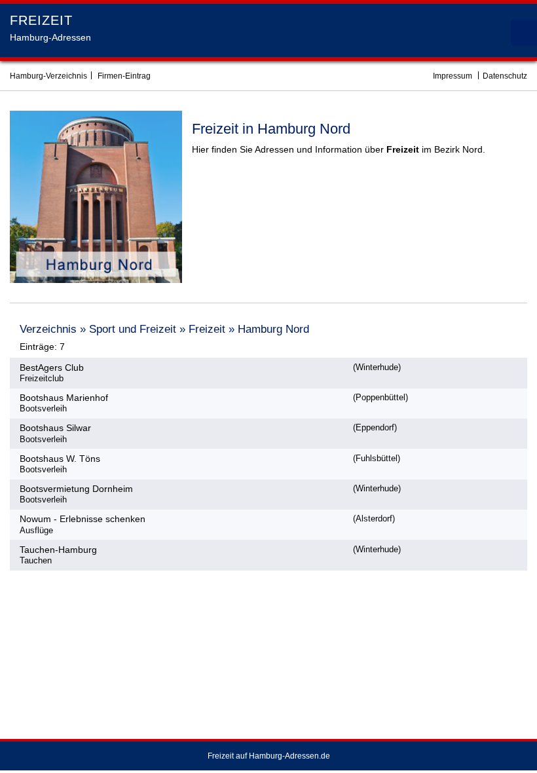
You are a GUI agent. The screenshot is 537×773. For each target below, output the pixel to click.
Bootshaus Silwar (55, 428)
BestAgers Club (52, 367)
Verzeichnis (48, 329)
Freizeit (207, 329)
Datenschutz (505, 76)
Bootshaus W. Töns (60, 458)
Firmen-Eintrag (124, 76)
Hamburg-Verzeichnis (48, 76)
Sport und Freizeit (132, 329)
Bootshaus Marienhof (64, 397)
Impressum (452, 76)
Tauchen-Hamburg (58, 549)
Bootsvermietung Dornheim (76, 488)
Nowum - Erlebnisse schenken (82, 519)
